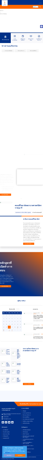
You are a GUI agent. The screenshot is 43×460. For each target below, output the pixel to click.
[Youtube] (9, 422)
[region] (14, 452)
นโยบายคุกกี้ (7, 452)
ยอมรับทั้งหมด (20, 455)
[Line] (6, 422)
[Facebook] (3, 422)
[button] (41, 26)
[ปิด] (25, 447)
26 (9, 327)
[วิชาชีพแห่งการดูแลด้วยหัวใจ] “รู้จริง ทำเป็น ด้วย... (14, 108)
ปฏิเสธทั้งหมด (9, 455)
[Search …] (40, 6)
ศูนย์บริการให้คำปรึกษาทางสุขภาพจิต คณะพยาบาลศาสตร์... (16, 146)
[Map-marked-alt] (12, 422)
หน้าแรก (1, 10)
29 (17, 327)
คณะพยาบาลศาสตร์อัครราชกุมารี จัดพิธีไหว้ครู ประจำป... (15, 127)
